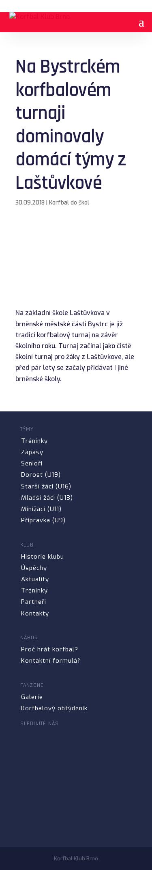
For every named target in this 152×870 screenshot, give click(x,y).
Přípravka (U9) (43, 520)
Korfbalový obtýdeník (54, 708)
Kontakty (35, 613)
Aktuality (35, 579)
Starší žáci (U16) (46, 486)
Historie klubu (42, 557)
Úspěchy (34, 568)
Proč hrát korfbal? (49, 649)
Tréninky (34, 441)
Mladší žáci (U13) (47, 498)
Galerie (32, 697)
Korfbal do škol (69, 203)
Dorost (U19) (41, 475)
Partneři (33, 602)
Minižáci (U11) (41, 509)
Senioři (32, 463)
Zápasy (32, 452)
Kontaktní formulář (50, 661)
